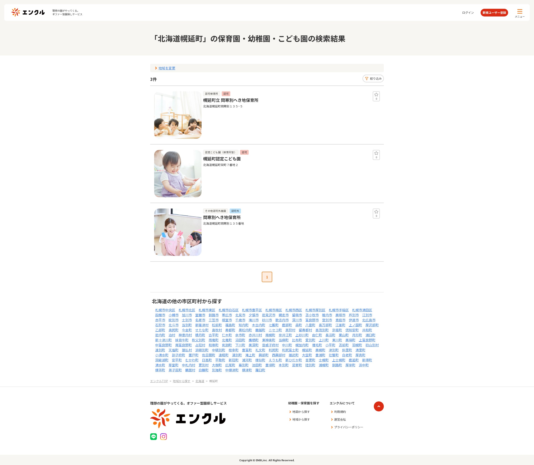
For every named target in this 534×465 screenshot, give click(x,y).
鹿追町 (354, 360)
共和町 (367, 330)
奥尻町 (174, 330)
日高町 (207, 360)
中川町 (287, 345)
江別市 (367, 315)
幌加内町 (302, 345)
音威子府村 (270, 345)
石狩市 (160, 325)
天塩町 (174, 350)
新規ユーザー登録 (494, 12)
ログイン (468, 12)
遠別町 (160, 350)
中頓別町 (218, 350)
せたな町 (202, 330)
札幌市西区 (293, 310)
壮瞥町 (334, 355)
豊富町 (247, 350)
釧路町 (337, 365)
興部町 (264, 355)
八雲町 (310, 325)
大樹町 (217, 365)
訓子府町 (178, 355)
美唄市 (340, 315)
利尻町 (274, 350)
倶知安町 (352, 330)
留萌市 (297, 315)
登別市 (327, 320)
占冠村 (200, 345)
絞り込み (376, 78)
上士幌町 (338, 360)
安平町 (177, 360)
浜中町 (364, 365)
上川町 (324, 340)
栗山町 (344, 335)
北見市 (240, 315)
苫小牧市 (312, 315)
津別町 (334, 350)
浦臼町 (370, 335)
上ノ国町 (355, 325)
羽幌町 (357, 345)
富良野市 (312, 320)
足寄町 (297, 365)
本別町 (284, 365)
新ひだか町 (293, 360)
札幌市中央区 (165, 310)
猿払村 (187, 350)
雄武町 (294, 355)
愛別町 (310, 340)
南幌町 (270, 335)
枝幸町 (234, 350)
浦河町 (247, 360)
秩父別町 (198, 340)
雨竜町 (214, 340)
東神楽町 (268, 340)
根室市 (227, 320)
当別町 (187, 325)
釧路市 (214, 315)
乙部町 (160, 330)
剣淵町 (227, 345)
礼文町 (260, 350)
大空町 (307, 355)
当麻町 (284, 340)
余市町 (240, 335)
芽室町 (174, 365)
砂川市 (267, 320)
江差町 (340, 325)
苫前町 (344, 345)
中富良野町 (163, 345)
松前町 (217, 325)
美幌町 (320, 350)
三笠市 (214, 320)
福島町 (230, 325)
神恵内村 (185, 335)
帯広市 (227, 315)
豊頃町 (270, 365)
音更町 (310, 360)
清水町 (160, 365)
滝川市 (254, 320)
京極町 (337, 330)
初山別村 (372, 345)
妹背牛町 (182, 340)
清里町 (360, 350)
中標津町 (232, 370)
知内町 (244, 325)
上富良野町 (367, 340)
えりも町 (275, 360)
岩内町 (160, 335)
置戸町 (194, 355)
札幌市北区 (187, 310)
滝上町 (250, 355)
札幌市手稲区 (339, 310)
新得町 (367, 360)
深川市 (297, 320)
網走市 (284, 315)
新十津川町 (163, 340)
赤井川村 (255, 335)
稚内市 (327, 315)
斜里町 (347, 350)
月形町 (357, 335)
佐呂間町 (208, 355)
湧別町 (237, 355)
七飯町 (274, 325)
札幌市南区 (273, 310)
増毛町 (317, 345)
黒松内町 (245, 330)
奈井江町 (285, 335)
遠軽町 (224, 355)
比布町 (297, 340)
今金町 (187, 330)
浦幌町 (324, 365)
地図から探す (301, 412)
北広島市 (368, 320)
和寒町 (214, 345)
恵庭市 (340, 320)
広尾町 (230, 365)
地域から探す (301, 419)
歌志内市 (282, 320)
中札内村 (188, 365)
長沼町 (330, 335)
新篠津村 (202, 325)
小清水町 (162, 355)
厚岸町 (350, 365)
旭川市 (187, 315)
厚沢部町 (372, 325)
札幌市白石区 (229, 310)
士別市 (187, 320)
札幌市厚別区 (315, 310)
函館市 (160, 315)
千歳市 (240, 320)
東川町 (337, 340)
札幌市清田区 (362, 310)
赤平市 (160, 320)
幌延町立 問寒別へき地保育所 (230, 100)
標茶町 (160, 370)
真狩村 (290, 330)
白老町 (347, 355)
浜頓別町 (202, 350)
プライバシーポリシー (348, 427)
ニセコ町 (275, 330)
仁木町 (227, 335)
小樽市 (174, 315)
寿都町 (230, 330)
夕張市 (254, 315)
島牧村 (217, 330)
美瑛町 (350, 340)
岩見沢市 (268, 315)
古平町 (214, 335)
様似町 (260, 360)
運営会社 (340, 419)
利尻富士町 (290, 350)
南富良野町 (183, 345)
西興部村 (278, 355)
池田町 (257, 365)
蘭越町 (260, 330)
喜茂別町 (322, 330)
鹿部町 (287, 325)
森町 (298, 325)
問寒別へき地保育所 (222, 217)
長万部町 (325, 325)
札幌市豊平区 (252, 310)
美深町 (254, 345)
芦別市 (354, 315)
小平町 (330, 345)
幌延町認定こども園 (222, 159)
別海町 (217, 370)
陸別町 (310, 365)
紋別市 (174, 320)
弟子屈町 (175, 370)
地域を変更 (167, 67)
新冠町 (234, 360)
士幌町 (324, 360)
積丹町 (200, 335)
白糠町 (204, 370)
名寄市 (200, 320)
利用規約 (340, 412)
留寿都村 (305, 330)
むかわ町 (192, 360)
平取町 (220, 360)
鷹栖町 (254, 340)
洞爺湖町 (162, 360)
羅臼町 (260, 370)
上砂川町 (302, 335)
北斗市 (174, 325)
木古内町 (258, 325)
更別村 (204, 365)
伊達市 (354, 320)
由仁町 (317, 335)
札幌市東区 (207, 310)
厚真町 (360, 355)
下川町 (240, 345)
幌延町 (307, 350)
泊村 (172, 335)
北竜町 (227, 340)
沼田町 (240, 340)
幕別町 (244, 365)
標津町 (247, 370)
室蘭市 (200, 315)
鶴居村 (190, 370)
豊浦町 (320, 355)
